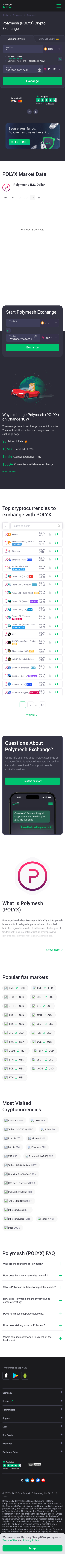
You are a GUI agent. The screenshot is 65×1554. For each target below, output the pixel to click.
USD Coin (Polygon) (25, 693)
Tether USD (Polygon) (21, 617)
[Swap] (60, 59)
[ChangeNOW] (7, 5)
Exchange (32, 81)
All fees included (15, 56)
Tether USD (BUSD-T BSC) (25, 593)
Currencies (17, 15)
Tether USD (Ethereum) (24, 585)
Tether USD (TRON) (22, 576)
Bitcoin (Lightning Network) (23, 542)
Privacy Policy (31, 1540)
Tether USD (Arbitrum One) (23, 626)
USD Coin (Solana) (24, 676)
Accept (33, 1548)
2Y (39, 197)
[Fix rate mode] (39, 70)
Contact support (32, 781)
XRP (14, 634)
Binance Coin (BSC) (22, 651)
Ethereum (16, 551)
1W (12, 197)
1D (5, 197)
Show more (52, 949)
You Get (9, 67)
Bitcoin (15, 534)
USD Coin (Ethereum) (23, 668)
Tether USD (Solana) (25, 601)
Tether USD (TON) (22, 610)
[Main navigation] (59, 6)
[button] (52, 49)
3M (25, 197)
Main (5, 15)
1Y (32, 197)
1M (19, 197)
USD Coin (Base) (21, 684)
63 (42, 704)
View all (30, 714)
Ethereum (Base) (22, 560)
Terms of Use (10, 1540)
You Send (9, 47)
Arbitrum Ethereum (20, 567)
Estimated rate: (14, 61)
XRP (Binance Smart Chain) (23, 642)
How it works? (9, 471)
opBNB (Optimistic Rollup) (23, 659)
